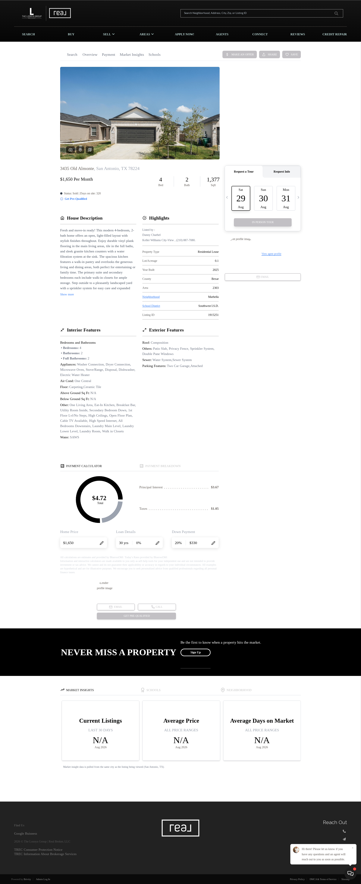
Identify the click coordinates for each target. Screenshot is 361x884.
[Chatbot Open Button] (350, 873)
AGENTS (222, 34)
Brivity (27, 879)
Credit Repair (334, 34)
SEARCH (28, 34)
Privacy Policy (297, 879)
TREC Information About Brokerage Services (45, 854)
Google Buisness (25, 833)
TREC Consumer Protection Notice (38, 850)
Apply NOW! (184, 34)
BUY (71, 34)
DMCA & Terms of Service (323, 879)
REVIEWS (297, 34)
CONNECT (260, 34)
